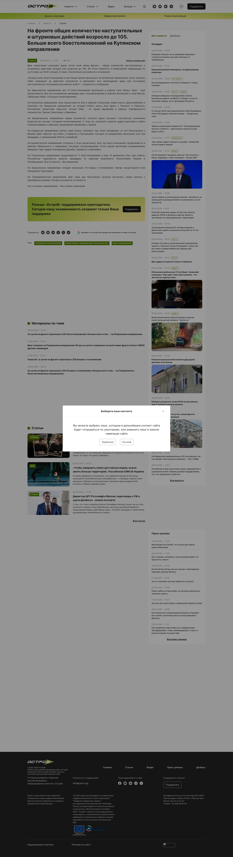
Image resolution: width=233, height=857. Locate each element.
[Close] (163, 411)
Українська (107, 442)
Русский (126, 442)
